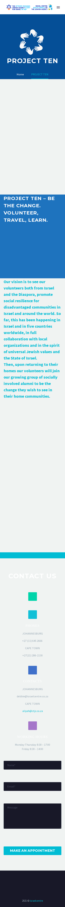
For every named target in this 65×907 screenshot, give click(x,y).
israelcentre (36, 900)
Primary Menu (58, 7)
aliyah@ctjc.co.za (32, 711)
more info (18, 255)
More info (18, 424)
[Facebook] (30, 880)
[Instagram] (34, 880)
